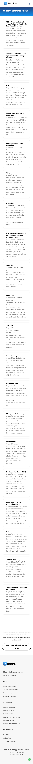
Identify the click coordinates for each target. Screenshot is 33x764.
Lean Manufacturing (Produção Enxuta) (13, 503)
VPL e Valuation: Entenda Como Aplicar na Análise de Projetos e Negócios (16, 24)
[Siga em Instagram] (8, 667)
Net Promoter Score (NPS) (16, 472)
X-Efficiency (10, 203)
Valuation (9, 265)
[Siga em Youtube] (15, 667)
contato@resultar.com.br (14, 672)
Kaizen (8, 532)
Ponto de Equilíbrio (13, 442)
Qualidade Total (12, 384)
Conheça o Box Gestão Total (16, 646)
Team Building (11, 356)
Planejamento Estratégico (16, 414)
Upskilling (10, 295)
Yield (8, 173)
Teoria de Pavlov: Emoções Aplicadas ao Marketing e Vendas (16, 56)
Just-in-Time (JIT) (13, 560)
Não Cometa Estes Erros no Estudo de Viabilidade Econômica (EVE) (16, 235)
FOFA (8, 86)
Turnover (9, 326)
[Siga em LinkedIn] (11, 667)
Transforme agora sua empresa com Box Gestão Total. (16, 633)
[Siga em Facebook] (4, 667)
